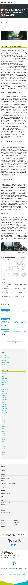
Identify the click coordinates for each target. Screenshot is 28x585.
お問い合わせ (16, 522)
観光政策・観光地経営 (5, 310)
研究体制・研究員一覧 (5, 493)
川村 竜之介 (5, 401)
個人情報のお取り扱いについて (13, 555)
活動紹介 (16, 518)
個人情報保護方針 (4, 555)
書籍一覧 (3, 504)
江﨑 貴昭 (4, 397)
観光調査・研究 (4, 474)
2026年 (3, 420)
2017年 (3, 437)
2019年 (3, 433)
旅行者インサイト (4, 476)
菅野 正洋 (4, 378)
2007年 (3, 456)
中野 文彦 (4, 375)
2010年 (3, 450)
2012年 (3, 446)
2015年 (3, 441)
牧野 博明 (4, 384)
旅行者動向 (4, 355)
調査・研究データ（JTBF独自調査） (8, 483)
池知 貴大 (4, 386)
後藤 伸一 (4, 391)
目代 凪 (4, 410)
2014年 (3, 443)
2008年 (3, 454)
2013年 (3, 445)
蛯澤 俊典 (4, 388)
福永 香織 (4, 393)
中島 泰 (4, 382)
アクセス (16, 524)
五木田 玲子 (5, 380)
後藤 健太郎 (5, 389)
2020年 (3, 431)
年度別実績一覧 (4, 480)
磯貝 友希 (4, 404)
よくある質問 (3, 522)
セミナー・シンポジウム (6, 508)
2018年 (3, 435)
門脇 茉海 (4, 399)
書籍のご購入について (5, 502)
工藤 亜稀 (4, 408)
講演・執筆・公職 (4, 495)
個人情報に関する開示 (5, 557)
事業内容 (3, 466)
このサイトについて (13, 557)
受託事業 (3, 470)
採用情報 (3, 526)
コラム (2, 496)
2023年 (3, 426)
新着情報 (16, 520)
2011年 (3, 448)
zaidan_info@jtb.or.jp (21, 572)
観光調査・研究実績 (5, 478)
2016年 (3, 439)
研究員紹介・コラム (5, 490)
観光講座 (3, 510)
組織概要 (3, 520)
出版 (2, 500)
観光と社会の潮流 (5, 329)
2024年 (3, 424)
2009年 (3, 452)
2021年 (3, 430)
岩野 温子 (4, 406)
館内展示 (3, 518)
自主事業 (3, 469)
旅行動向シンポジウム (5, 512)
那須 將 (4, 402)
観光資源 (4, 359)
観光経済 (4, 360)
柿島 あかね (5, 376)
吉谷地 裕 (4, 395)
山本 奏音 (4, 412)
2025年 (3, 422)
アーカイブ (3, 487)
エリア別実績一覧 (4, 482)
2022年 (3, 428)
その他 (3, 364)
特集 (2, 485)
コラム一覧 (14, 342)
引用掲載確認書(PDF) (12, 574)
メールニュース (4, 524)
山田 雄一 (4, 373)
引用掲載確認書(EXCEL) (21, 574)
